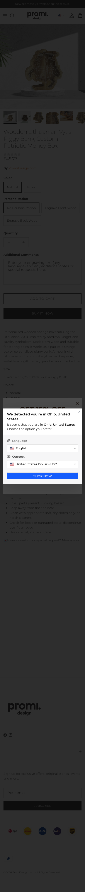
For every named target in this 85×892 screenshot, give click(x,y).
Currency (18, 456)
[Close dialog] (79, 411)
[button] (42, 448)
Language (19, 440)
